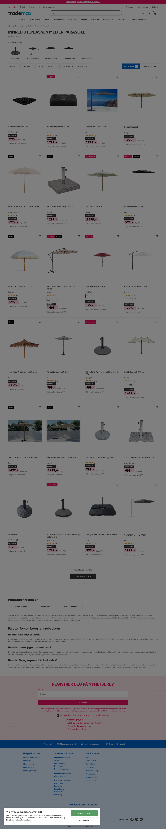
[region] (52, 816)
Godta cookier (84, 813)
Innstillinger (84, 820)
